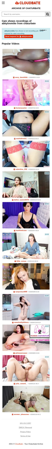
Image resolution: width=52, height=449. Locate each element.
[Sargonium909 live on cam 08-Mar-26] (26, 276)
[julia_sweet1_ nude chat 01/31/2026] (26, 368)
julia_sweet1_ (21, 384)
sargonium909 (21, 292)
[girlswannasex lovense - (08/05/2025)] (26, 338)
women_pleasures (21, 414)
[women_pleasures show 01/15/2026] (26, 399)
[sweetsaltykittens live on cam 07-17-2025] (26, 307)
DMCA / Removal (25, 427)
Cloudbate (19, 444)
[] (47, 14)
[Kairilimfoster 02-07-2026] (26, 215)
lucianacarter (21, 108)
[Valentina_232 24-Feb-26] (26, 154)
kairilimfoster (21, 230)
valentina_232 (21, 169)
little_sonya (21, 261)
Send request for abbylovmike (18, 36)
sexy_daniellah (21, 77)
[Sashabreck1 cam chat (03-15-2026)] (26, 123)
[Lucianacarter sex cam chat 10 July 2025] (26, 92)
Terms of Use (25, 436)
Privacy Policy (25, 432)
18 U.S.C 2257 (25, 423)
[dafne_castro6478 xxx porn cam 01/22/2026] (26, 184)
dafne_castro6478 (21, 200)
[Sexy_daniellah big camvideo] (26, 62)
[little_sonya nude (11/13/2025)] (26, 246)
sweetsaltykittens (21, 322)
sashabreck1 (21, 138)
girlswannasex (21, 353)
